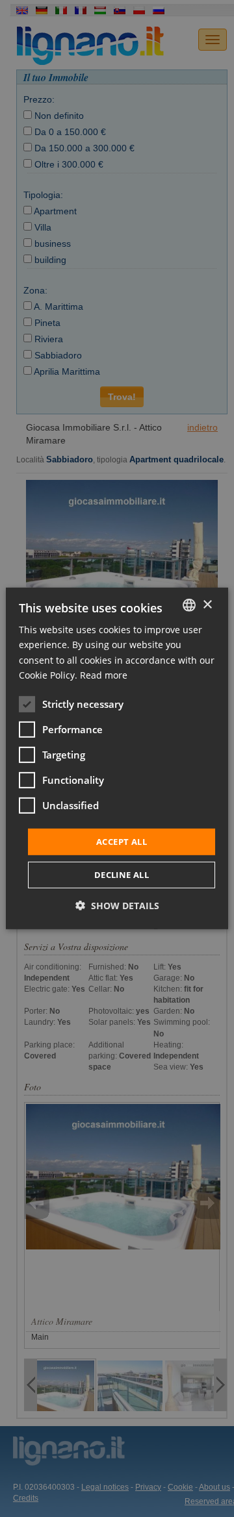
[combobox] (189, 605)
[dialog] (117, 758)
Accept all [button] (121, 841)
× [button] (207, 604)
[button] (117, 905)
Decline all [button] (121, 875)
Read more (103, 674)
